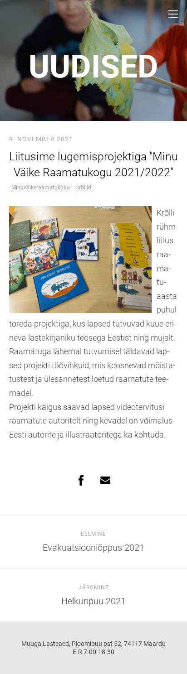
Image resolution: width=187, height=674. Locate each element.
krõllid (83, 187)
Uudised (93, 66)
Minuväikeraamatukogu (40, 187)
